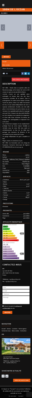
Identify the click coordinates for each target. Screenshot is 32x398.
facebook (3, 376)
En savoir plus (12, 396)
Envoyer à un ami (4, 73)
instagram (6, 376)
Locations (14, 328)
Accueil (4, 61)
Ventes (9, 328)
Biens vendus (6, 65)
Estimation (23, 331)
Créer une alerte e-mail (22, 380)
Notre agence (22, 328)
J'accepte (20, 396)
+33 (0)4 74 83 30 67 (14, 279)
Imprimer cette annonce (7, 73)
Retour (6, 57)
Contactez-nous (6, 331)
